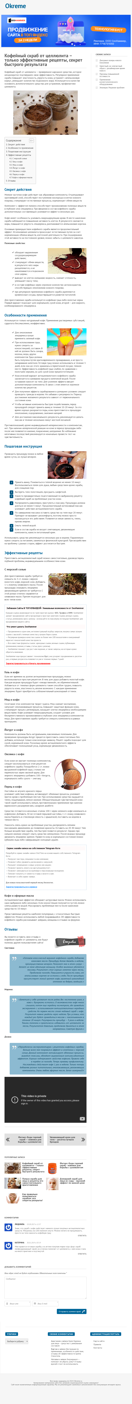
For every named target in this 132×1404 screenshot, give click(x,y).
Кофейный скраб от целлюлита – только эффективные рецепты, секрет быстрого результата (33, 1167)
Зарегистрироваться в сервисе (21, 886)
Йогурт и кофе (19, 168)
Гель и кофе (17, 161)
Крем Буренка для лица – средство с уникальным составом (66, 1343)
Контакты (97, 1347)
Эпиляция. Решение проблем (112, 87)
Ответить (82, 1236)
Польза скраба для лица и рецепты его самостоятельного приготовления (32, 1181)
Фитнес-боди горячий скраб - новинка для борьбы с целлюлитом (71, 1165)
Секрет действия (16, 144)
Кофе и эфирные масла (22, 177)
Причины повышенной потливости (109, 75)
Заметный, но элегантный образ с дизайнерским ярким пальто (112, 68)
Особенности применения (20, 148)
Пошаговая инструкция (19, 151)
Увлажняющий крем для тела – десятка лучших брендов (62, 1139)
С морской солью (20, 158)
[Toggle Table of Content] (30, 140)
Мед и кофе (18, 165)
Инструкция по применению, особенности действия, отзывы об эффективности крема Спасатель (67, 1352)
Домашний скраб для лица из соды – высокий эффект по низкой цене (72, 1180)
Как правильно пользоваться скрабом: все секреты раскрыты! (32, 1197)
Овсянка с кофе (19, 171)
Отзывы (11, 180)
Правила (97, 1344)
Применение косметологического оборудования (109, 81)
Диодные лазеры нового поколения (110, 61)
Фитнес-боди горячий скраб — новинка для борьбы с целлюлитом (29, 1139)
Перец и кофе (18, 174)
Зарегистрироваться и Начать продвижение (28, 663)
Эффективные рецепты (19, 155)
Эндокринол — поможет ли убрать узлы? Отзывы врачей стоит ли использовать (66, 1361)
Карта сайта (98, 1341)
